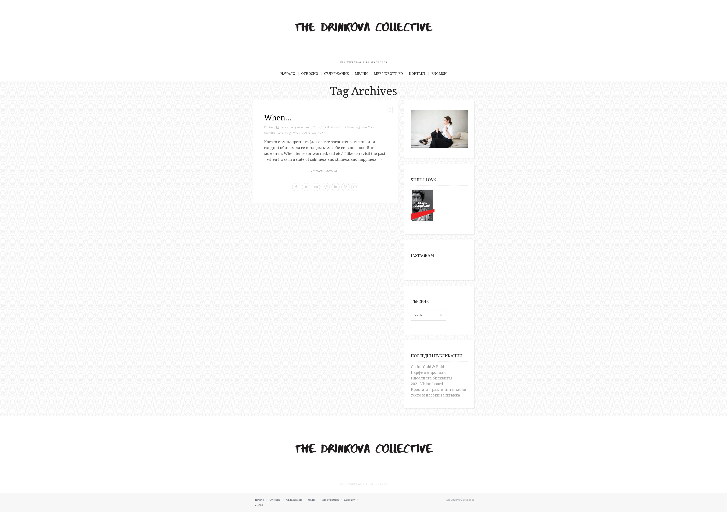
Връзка (312, 133)
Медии (361, 73)
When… (277, 117)
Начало (287, 73)
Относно (309, 73)
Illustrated (333, 127)
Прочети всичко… (325, 171)
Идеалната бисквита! (431, 378)
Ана (270, 127)
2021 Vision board (427, 383)
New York (367, 127)
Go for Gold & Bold (427, 366)
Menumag (353, 127)
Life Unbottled (388, 73)
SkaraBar (269, 133)
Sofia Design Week (288, 133)
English (439, 73)
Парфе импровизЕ (428, 372)
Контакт (417, 73)
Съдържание (336, 73)
